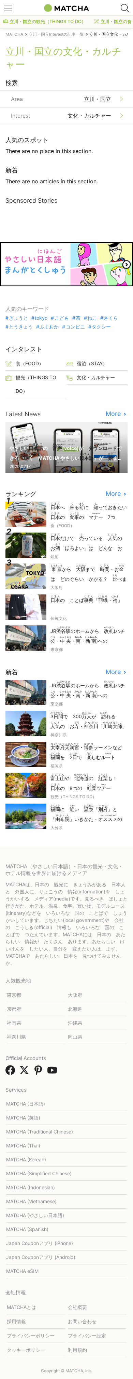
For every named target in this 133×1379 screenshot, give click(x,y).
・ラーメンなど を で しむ (88, 751)
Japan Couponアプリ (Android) (40, 1257)
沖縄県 (75, 1023)
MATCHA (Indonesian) (30, 1187)
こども (62, 318)
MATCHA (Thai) (23, 1145)
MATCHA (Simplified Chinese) (39, 1173)
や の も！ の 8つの (86, 782)
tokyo (41, 318)
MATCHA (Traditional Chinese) (39, 1131)
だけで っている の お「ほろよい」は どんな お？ (88, 542)
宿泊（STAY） (92, 363)
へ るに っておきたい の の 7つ (89, 511)
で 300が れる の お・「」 (88, 720)
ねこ (92, 318)
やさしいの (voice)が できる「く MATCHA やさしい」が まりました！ (66, 452)
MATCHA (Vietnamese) (31, 1201)
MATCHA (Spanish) (27, 1229)
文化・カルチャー (96, 377)
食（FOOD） (30, 363)
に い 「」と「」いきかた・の (88, 813)
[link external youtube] (53, 1072)
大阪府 (75, 995)
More (114, 413)
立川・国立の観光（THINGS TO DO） (48, 21)
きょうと (18, 318)
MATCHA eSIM (22, 1271)
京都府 (14, 1009)
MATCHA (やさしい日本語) (35, 1215)
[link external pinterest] (39, 1072)
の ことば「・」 (86, 599)
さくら (111, 318)
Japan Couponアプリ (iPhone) (39, 1243)
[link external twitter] (25, 1072)
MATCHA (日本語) (25, 1104)
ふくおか (49, 326)
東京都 (14, 995)
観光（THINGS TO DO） (36, 384)
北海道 (75, 1009)
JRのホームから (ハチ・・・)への (87, 635)
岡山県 (75, 1037)
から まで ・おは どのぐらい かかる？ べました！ (88, 573)
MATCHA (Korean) (26, 1159)
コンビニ (75, 326)
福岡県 (14, 1023)
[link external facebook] (11, 1072)
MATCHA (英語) (23, 1118)
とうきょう (21, 326)
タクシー (101, 326)
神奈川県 (16, 1037)
